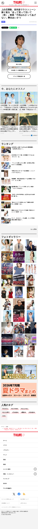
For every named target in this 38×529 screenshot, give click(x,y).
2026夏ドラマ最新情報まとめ (19, 70)
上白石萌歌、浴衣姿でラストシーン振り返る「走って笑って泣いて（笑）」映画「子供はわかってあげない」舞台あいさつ (20, 429)
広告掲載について (5, 503)
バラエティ (6, 450)
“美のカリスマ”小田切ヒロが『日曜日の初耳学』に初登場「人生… (23, 203)
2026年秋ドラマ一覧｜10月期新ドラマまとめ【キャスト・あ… (23, 155)
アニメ (5, 454)
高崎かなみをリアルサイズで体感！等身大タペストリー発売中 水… (23, 211)
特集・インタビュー (8, 474)
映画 (7, 426)
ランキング (6, 478)
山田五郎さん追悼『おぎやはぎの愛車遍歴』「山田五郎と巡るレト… (23, 148)
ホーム (2, 426)
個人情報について (24, 499)
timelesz (5, 408)
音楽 (4, 459)
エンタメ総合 (6, 469)
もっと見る (34, 229)
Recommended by (26, 135)
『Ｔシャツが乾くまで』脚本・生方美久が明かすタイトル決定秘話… (23, 163)
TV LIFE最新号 (7, 488)
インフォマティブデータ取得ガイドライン (11, 507)
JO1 (4, 416)
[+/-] (35, 469)
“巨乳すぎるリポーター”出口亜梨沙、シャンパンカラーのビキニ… (23, 171)
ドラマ (5, 445)
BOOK (5, 483)
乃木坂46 (15, 412)
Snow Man (25, 408)
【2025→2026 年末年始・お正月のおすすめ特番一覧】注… (23, 195)
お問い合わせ (23, 503)
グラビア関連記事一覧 (19, 76)
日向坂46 (32, 412)
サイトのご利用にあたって (7, 499)
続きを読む (19, 64)
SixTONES (15, 408)
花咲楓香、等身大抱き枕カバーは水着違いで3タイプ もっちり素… (23, 179)
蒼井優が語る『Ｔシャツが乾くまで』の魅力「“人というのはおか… (23, 187)
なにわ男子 (6, 412)
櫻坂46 (24, 412)
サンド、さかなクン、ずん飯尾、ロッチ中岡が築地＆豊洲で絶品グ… (23, 218)
